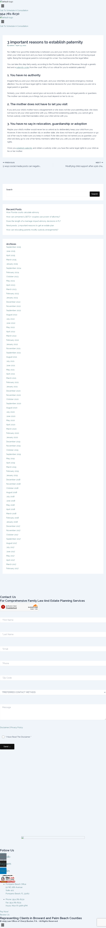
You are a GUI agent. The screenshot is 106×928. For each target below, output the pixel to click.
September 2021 (13, 353)
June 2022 (10, 323)
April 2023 (10, 285)
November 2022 (13, 306)
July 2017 (10, 547)
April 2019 (10, 463)
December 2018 (13, 479)
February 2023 (12, 293)
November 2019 (13, 446)
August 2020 (11, 408)
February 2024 (12, 272)
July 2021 (10, 361)
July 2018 (10, 496)
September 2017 (13, 539)
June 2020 (10, 416)
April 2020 (10, 424)
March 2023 (11, 289)
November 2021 (13, 348)
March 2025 (11, 260)
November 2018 (13, 484)
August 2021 (11, 357)
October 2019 (12, 450)
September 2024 (13, 268)
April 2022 (10, 331)
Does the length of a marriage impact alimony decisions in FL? (33, 221)
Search (9, 190)
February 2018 (12, 518)
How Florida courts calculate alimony (22, 212)
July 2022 (10, 319)
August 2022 (11, 315)
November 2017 (13, 530)
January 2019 (12, 475)
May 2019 (10, 458)
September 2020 (13, 403)
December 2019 (13, 441)
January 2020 (12, 437)
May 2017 (10, 556)
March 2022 (11, 336)
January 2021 (12, 386)
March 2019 (11, 467)
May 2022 (10, 327)
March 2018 (11, 513)
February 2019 (12, 471)
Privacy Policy (17, 727)
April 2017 (10, 560)
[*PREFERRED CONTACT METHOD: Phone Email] (53, 692)
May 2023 (10, 281)
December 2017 (13, 526)
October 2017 (12, 535)
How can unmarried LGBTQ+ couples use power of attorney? (33, 217)
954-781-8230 (9, 13)
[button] (53, 6)
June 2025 (10, 251)
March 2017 (11, 564)
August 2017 (11, 543)
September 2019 (13, 454)
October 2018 (12, 488)
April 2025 (10, 255)
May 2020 (10, 420)
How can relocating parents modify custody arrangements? (32, 230)
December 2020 (13, 391)
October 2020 (12, 399)
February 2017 (12, 568)
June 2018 (10, 501)
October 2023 (12, 276)
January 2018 (12, 522)
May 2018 (10, 505)
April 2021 (10, 374)
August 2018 (11, 492)
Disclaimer (4, 727)
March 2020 (11, 429)
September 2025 (13, 247)
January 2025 (12, 264)
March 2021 (11, 378)
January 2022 (12, 344)
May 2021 (10, 370)
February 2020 (12, 433)
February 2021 (12, 382)
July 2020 (10, 412)
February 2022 (12, 340)
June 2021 (10, 365)
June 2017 (10, 551)
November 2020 (13, 395)
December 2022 (13, 302)
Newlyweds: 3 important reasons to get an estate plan (30, 225)
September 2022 (13, 310)
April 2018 (10, 509)
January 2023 (12, 298)
